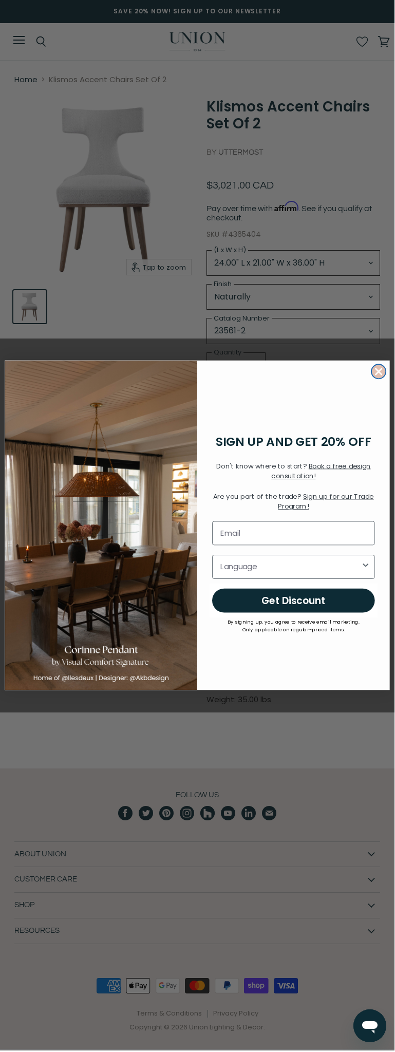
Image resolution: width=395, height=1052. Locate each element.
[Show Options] (365, 566)
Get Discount (293, 600)
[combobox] (290, 566)
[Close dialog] (378, 371)
